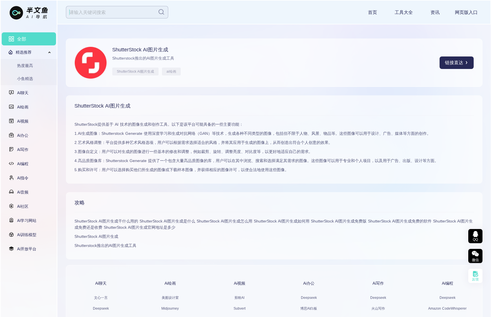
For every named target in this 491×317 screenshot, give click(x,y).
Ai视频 (22, 121)
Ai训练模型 (26, 234)
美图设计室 (170, 298)
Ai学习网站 (26, 220)
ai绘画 (171, 72)
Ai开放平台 (26, 248)
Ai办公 (22, 135)
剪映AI (239, 298)
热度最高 (25, 65)
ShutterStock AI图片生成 (135, 72)
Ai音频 (22, 192)
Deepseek (101, 308)
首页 (372, 12)
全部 (21, 39)
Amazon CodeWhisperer (447, 308)
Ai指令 (22, 177)
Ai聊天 (22, 92)
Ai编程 (22, 163)
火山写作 (378, 308)
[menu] (29, 144)
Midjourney (170, 308)
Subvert (240, 308)
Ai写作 (22, 149)
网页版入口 (466, 12)
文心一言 (101, 298)
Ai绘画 (22, 106)
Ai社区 (22, 206)
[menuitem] (29, 38)
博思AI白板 (308, 308)
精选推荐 (24, 52)
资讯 (435, 12)
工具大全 (404, 12)
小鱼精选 (25, 78)
